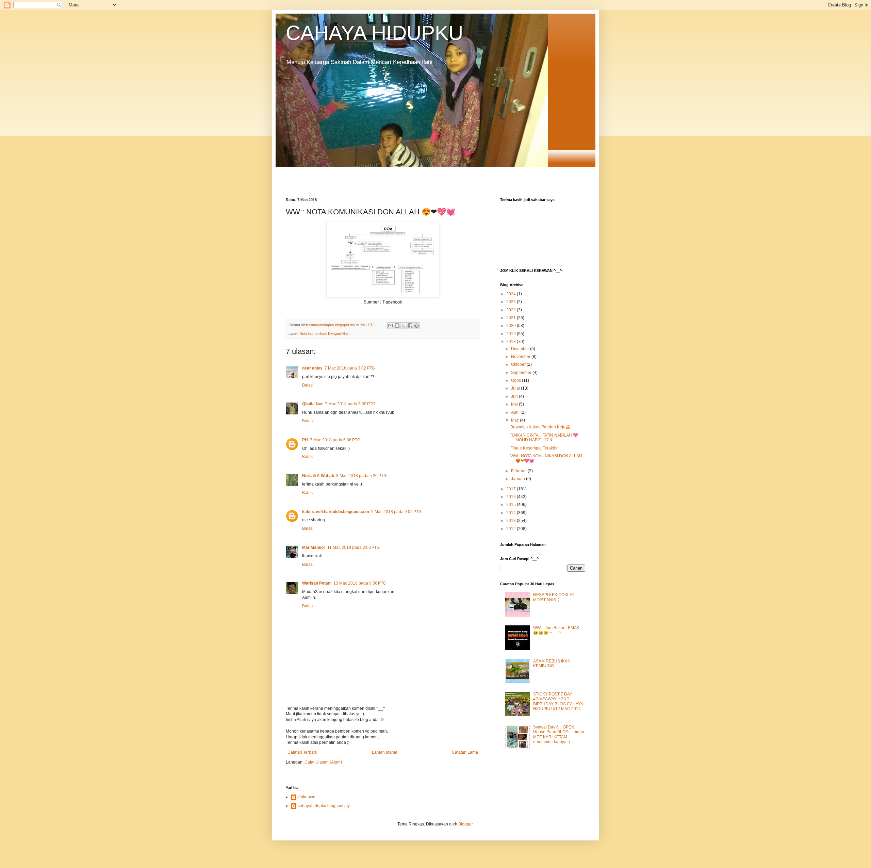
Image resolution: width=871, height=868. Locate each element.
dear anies (312, 368)
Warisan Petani (316, 583)
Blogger (465, 824)
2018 (511, 341)
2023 (511, 301)
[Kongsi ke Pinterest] (416, 325)
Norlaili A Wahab (318, 475)
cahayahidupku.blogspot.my (324, 805)
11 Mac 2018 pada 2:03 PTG (353, 547)
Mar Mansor (313, 547)
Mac (515, 420)
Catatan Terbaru (302, 752)
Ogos (516, 380)
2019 (511, 333)
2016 (511, 496)
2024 (511, 294)
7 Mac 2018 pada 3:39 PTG (350, 404)
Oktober (519, 364)
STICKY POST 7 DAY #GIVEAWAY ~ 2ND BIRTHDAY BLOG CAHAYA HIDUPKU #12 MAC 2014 (558, 701)
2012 (511, 528)
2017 (511, 489)
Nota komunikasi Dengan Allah (324, 333)
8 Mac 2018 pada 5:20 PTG (361, 475)
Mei (515, 404)
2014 (511, 512)
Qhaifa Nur (312, 404)
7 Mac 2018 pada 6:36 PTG (335, 440)
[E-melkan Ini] (390, 325)
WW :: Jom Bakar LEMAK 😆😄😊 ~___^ (556, 630)
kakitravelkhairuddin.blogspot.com (335, 511)
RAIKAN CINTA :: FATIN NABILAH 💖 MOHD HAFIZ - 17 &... (544, 437)
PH (305, 440)
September (521, 372)
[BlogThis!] (397, 325)
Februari (519, 471)
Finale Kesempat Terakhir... (535, 448)
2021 (511, 317)
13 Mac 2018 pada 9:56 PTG (359, 583)
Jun (515, 396)
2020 (511, 325)
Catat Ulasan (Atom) (323, 762)
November (521, 356)
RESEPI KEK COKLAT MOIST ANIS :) (553, 597)
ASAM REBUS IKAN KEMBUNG (552, 663)
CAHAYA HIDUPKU (374, 32)
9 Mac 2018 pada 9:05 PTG (396, 511)
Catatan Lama (465, 752)
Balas (307, 385)
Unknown (306, 797)
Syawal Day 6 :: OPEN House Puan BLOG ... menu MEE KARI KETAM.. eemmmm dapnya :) (558, 734)
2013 (511, 520)
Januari (518, 478)
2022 (511, 310)
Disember (520, 348)
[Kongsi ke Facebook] (410, 325)
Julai (516, 388)
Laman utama (384, 752)
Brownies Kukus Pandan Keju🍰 (540, 427)
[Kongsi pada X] (403, 325)
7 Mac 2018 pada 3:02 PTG (350, 368)
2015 (511, 504)
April (516, 412)
